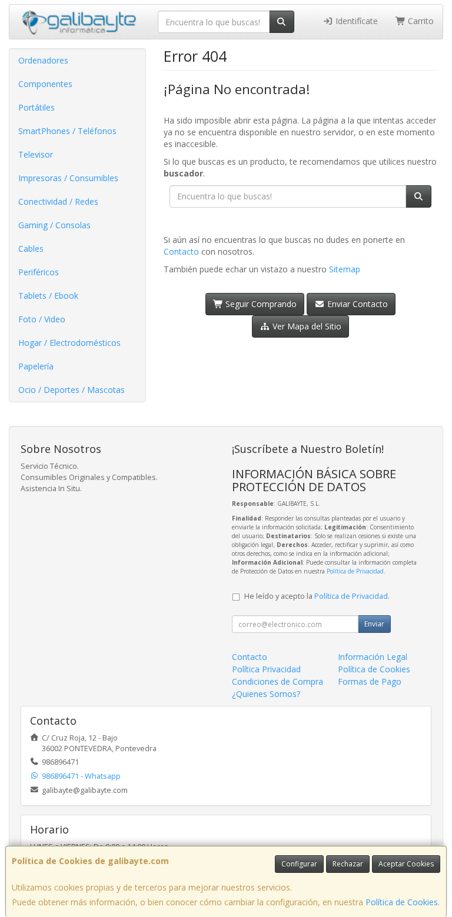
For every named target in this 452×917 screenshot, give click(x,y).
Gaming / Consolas (54, 225)
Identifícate (355, 20)
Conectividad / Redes (58, 201)
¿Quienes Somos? (266, 693)
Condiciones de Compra (277, 681)
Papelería (36, 366)
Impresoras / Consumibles (68, 178)
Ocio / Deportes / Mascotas (71, 389)
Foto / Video (41, 319)
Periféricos (38, 272)
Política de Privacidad (355, 571)
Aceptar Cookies (406, 864)
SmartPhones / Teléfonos (67, 130)
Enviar (374, 624)
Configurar (299, 864)
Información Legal (372, 656)
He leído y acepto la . (317, 596)
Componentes (45, 83)
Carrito (420, 20)
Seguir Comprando (260, 303)
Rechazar (348, 864)
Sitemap (344, 269)
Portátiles (36, 107)
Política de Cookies (401, 902)
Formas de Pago (369, 681)
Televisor (35, 154)
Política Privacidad (266, 669)
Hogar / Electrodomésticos (69, 342)
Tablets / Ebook (48, 295)
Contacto (181, 251)
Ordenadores (43, 60)
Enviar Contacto (356, 303)
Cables (31, 248)
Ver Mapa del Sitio (305, 326)
